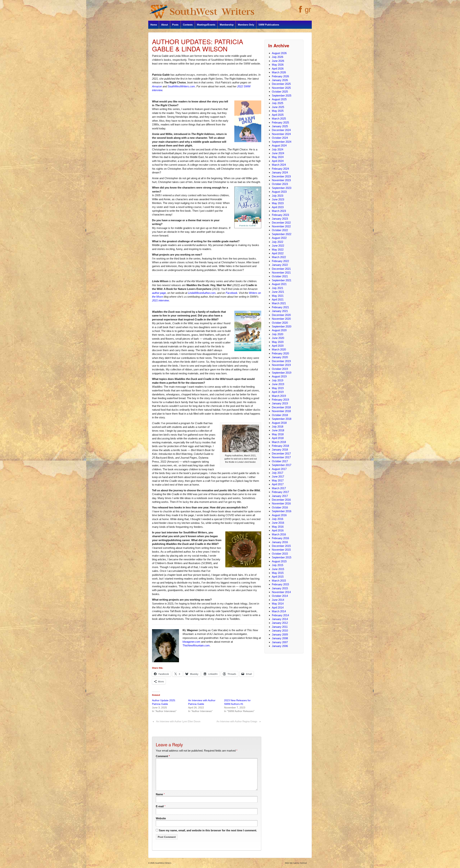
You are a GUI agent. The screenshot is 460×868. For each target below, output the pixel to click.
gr (308, 9)
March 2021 (279, 303)
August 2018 (279, 422)
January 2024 (280, 172)
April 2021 (278, 299)
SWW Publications (268, 24)
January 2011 (280, 626)
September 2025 (281, 95)
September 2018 (281, 418)
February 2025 (280, 122)
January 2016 (280, 542)
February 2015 (280, 584)
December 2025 (281, 83)
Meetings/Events (206, 24)
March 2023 (279, 210)
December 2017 (281, 453)
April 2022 (278, 253)
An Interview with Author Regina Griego (237, 721)
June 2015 (278, 569)
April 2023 (278, 207)
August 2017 (279, 468)
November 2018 (281, 411)
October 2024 (280, 137)
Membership (227, 24)
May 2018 (278, 434)
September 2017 (281, 465)
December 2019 (281, 361)
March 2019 (279, 395)
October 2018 (280, 415)
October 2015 (280, 553)
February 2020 (280, 353)
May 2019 (278, 388)
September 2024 (281, 141)
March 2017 (279, 488)
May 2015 (278, 572)
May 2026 (278, 64)
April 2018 (278, 438)
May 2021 (278, 295)
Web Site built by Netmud (296, 863)
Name (159, 794)
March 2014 (279, 611)
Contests (188, 24)
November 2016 (281, 503)
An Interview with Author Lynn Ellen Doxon (178, 721)
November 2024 (281, 134)
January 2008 (280, 638)
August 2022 (279, 237)
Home (153, 24)
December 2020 (281, 314)
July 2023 (277, 195)
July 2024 (277, 149)
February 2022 (280, 261)
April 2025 (278, 114)
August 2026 (279, 53)
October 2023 (280, 183)
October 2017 (280, 461)
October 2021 (280, 276)
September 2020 (281, 326)
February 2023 (280, 214)
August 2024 (279, 145)
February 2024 (280, 168)
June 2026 (278, 60)
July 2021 (277, 288)
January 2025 (280, 126)
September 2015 (281, 557)
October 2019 (280, 368)
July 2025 (277, 103)
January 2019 (280, 403)
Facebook (231, 292)
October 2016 (280, 507)
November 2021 (281, 272)
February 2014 (280, 615)
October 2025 (280, 91)
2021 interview (160, 300)
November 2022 (281, 226)
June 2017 (278, 476)
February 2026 (280, 76)
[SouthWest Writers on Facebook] (300, 11)
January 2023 (280, 218)
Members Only (246, 24)
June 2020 (278, 337)
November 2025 (281, 87)
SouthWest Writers (163, 863)
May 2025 (278, 110)
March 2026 (279, 72)
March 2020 (279, 349)
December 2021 (281, 268)
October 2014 (280, 595)
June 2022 (278, 245)
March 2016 (279, 534)
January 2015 (280, 588)
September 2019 (281, 372)
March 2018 (279, 442)
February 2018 (280, 445)
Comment (163, 756)
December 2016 (281, 499)
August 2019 (279, 376)
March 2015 (279, 580)
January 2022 (280, 264)
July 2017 (277, 472)
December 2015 (281, 545)
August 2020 (279, 330)
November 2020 (281, 318)
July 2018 (277, 426)
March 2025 (279, 118)
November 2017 (281, 457)
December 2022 (281, 222)
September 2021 (281, 280)
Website (161, 818)
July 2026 (277, 56)
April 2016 (278, 530)
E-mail (160, 806)
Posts (175, 24)
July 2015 (277, 565)
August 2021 (279, 284)
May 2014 (278, 603)
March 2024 (279, 164)
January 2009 (280, 634)
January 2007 (280, 642)
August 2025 (279, 99)
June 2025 (278, 107)
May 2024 (278, 157)
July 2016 (277, 518)
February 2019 (280, 399)
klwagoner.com (191, 641)
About (164, 24)
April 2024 (278, 160)
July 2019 (277, 380)
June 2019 (278, 384)
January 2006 (280, 645)
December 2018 (281, 407)
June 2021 (278, 291)
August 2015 (279, 561)
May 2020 (278, 341)
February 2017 (280, 491)
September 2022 (281, 234)
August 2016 (279, 515)
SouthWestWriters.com (181, 86)
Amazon (157, 86)
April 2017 (278, 484)
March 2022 (279, 257)
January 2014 (280, 619)
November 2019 (281, 364)
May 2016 (278, 526)
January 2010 (280, 630)
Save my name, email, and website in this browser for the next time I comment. (208, 830)
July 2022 (277, 241)
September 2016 (281, 511)
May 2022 (278, 249)
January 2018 (280, 449)
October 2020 (280, 322)
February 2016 (280, 538)
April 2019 (278, 391)
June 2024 (278, 153)
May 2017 (278, 480)
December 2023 (281, 176)
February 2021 (280, 307)
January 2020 (280, 357)
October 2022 (280, 230)
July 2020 (277, 334)
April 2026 (278, 68)
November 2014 (281, 592)
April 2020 (278, 345)
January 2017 (280, 495)
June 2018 (278, 430)
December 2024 (281, 130)
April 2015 (278, 576)
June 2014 (278, 599)
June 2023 (278, 199)
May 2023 (278, 203)
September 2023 (281, 187)
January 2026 (280, 80)
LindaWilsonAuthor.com (202, 292)
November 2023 (281, 180)
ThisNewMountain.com (196, 645)
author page (159, 292)
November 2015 (281, 549)
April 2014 (278, 607)
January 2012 (280, 622)
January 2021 (280, 311)
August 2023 (279, 191)
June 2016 (278, 522)
